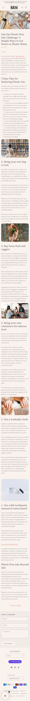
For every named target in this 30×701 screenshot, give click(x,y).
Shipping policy (23, 693)
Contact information (20, 696)
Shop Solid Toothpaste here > (9, 544)
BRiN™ (8, 690)
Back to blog (16, 605)
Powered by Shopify (14, 690)
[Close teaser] (9, 692)
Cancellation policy (11, 696)
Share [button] (4, 52)
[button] (3, 7)
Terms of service (15, 693)
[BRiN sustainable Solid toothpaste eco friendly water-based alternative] (15, 501)
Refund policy (23, 690)
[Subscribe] (23, 656)
